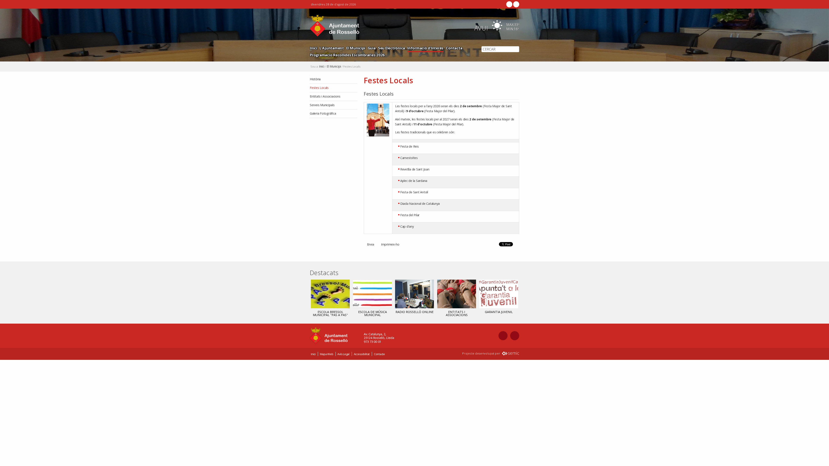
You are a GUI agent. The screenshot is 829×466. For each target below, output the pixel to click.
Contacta (454, 48)
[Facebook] (509, 4)
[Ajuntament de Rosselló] (334, 26)
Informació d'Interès (425, 48)
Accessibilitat (362, 354)
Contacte (379, 354)
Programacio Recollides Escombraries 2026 (347, 54)
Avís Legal (343, 354)
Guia (372, 48)
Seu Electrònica (391, 48)
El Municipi (355, 48)
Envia (370, 244)
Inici (313, 48)
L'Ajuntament (332, 48)
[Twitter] (515, 4)
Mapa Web (326, 354)
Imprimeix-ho (390, 244)
